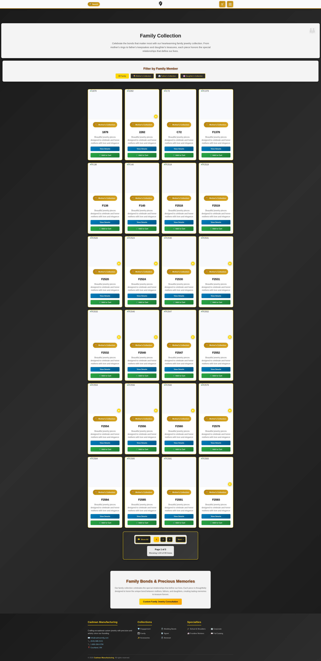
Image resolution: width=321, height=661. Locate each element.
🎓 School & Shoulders (196, 629)
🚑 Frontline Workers (195, 633)
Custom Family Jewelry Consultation (160, 602)
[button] (230, 4)
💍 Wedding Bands (168, 629)
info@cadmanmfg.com (99, 638)
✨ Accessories (144, 638)
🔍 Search (94, 4)
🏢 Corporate (216, 629)
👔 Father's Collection (167, 76)
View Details (105, 149)
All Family (122, 76)
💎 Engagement (144, 629)
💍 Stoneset (166, 638)
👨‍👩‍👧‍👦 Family (142, 633)
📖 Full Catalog (217, 633)
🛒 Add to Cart (105, 155)
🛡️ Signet (165, 633)
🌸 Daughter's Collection (193, 76)
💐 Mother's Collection (142, 76)
